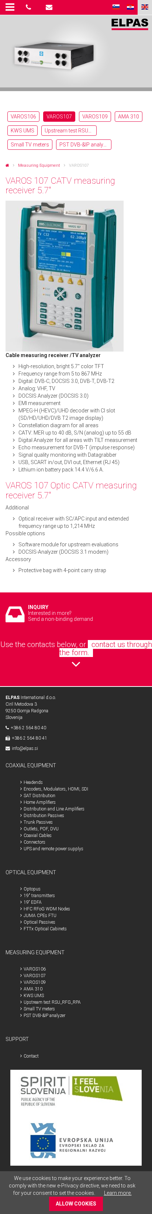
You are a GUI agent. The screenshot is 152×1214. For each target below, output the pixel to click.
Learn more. (118, 1193)
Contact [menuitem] (31, 1056)
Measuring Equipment (39, 165)
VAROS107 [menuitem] (59, 117)
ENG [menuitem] (145, 7)
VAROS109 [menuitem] (95, 117)
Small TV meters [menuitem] (30, 145)
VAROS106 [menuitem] (23, 117)
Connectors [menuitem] (34, 842)
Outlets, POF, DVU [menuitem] (41, 828)
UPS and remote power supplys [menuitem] (53, 848)
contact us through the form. (105, 648)
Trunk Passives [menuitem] (38, 822)
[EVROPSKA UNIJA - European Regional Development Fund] (76, 1141)
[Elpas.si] (7, 165)
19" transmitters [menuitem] (39, 895)
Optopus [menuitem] (32, 889)
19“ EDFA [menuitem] (33, 902)
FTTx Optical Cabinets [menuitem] (45, 928)
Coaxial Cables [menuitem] (38, 835)
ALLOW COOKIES (76, 1204)
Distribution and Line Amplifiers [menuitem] (54, 809)
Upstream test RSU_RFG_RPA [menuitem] (71, 131)
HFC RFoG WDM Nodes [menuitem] (47, 909)
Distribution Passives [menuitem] (44, 815)
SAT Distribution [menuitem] (39, 795)
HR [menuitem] (130, 7)
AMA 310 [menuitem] (128, 117)
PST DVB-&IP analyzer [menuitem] (84, 145)
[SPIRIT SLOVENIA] (76, 1093)
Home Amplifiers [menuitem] (40, 802)
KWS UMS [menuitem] (22, 131)
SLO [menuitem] (116, 7)
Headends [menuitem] (33, 782)
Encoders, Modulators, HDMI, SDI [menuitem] (56, 789)
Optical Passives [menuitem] (39, 922)
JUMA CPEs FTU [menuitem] (40, 915)
